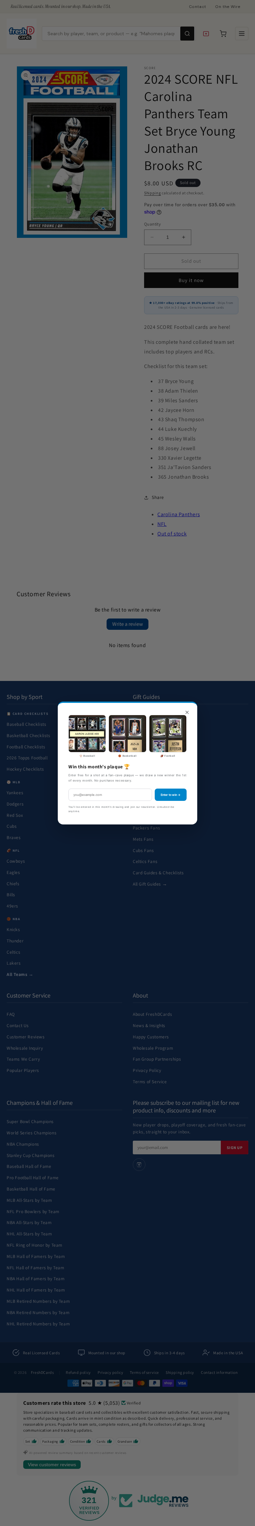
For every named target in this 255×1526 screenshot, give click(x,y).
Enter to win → (171, 795)
